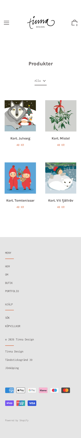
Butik (9, 283)
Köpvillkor (12, 326)
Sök (7, 317)
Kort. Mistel (61, 138)
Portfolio (12, 291)
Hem (7, 266)
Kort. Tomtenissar (20, 200)
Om (6, 274)
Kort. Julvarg (20, 138)
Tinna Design (25, 339)
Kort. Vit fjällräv (60, 200)
